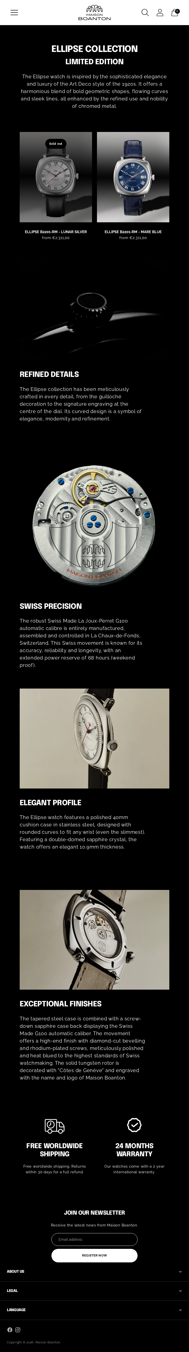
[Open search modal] (145, 12)
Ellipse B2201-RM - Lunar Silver (56, 232)
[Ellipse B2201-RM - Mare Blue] (133, 177)
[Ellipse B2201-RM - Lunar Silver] (56, 177)
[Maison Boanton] (94, 12)
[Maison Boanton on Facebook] (10, 1331)
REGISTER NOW (94, 1255)
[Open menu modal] (14, 12)
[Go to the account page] (160, 12)
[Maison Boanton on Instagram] (18, 1331)
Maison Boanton (48, 1342)
